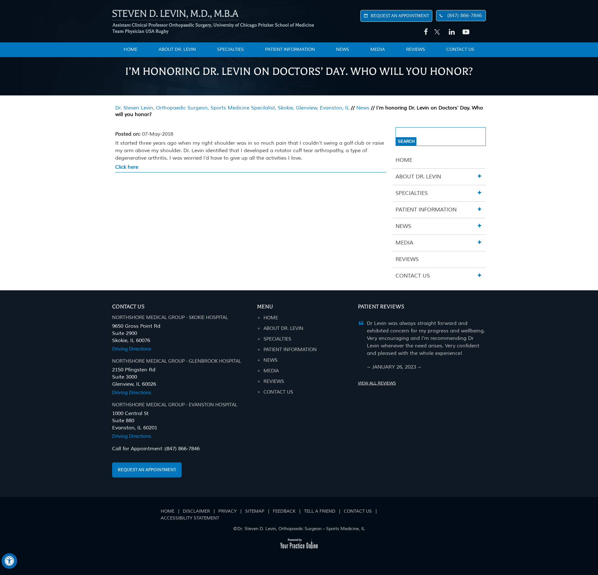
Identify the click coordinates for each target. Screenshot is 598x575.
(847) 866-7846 (464, 15)
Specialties (230, 49)
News (342, 49)
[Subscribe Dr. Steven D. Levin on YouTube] (465, 32)
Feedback (284, 511)
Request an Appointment (147, 469)
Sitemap (254, 511)
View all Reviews (377, 383)
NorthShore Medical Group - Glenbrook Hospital (176, 361)
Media (377, 49)
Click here (126, 167)
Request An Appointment (400, 15)
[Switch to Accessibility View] (9, 561)
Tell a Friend (319, 511)
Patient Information (290, 49)
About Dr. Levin (177, 49)
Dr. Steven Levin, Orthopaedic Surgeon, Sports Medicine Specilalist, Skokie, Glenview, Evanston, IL (232, 108)
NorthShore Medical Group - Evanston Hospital (174, 405)
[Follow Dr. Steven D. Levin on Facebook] (425, 32)
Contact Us (460, 49)
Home (404, 160)
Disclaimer (196, 511)
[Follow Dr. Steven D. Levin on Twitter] (437, 29)
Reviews (415, 49)
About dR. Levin (283, 328)
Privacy (227, 511)
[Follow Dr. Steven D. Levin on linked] (451, 32)
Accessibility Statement (190, 518)
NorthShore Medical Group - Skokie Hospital (170, 318)
